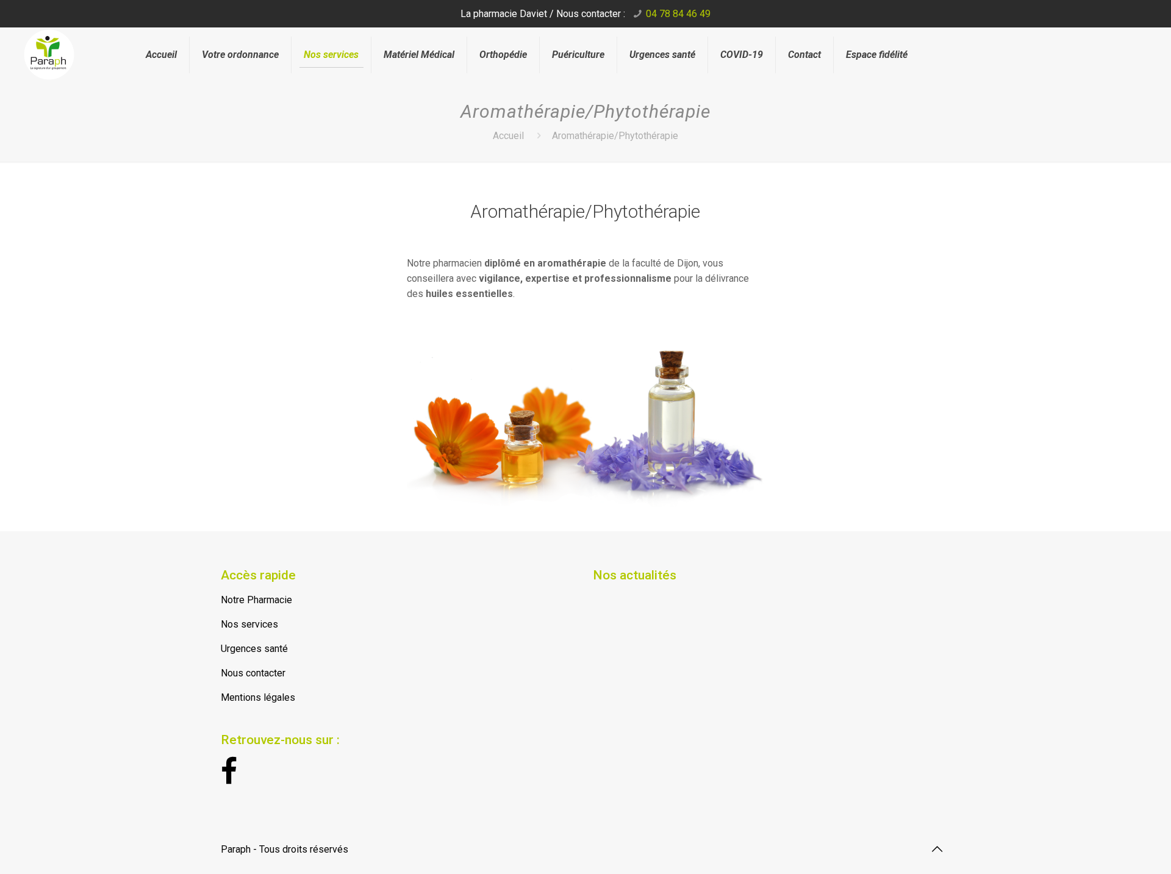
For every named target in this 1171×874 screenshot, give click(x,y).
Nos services (249, 624)
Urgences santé (254, 648)
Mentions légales (258, 697)
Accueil (508, 135)
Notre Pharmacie (256, 600)
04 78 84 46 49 (678, 14)
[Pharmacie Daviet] (69, 47)
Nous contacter (253, 673)
